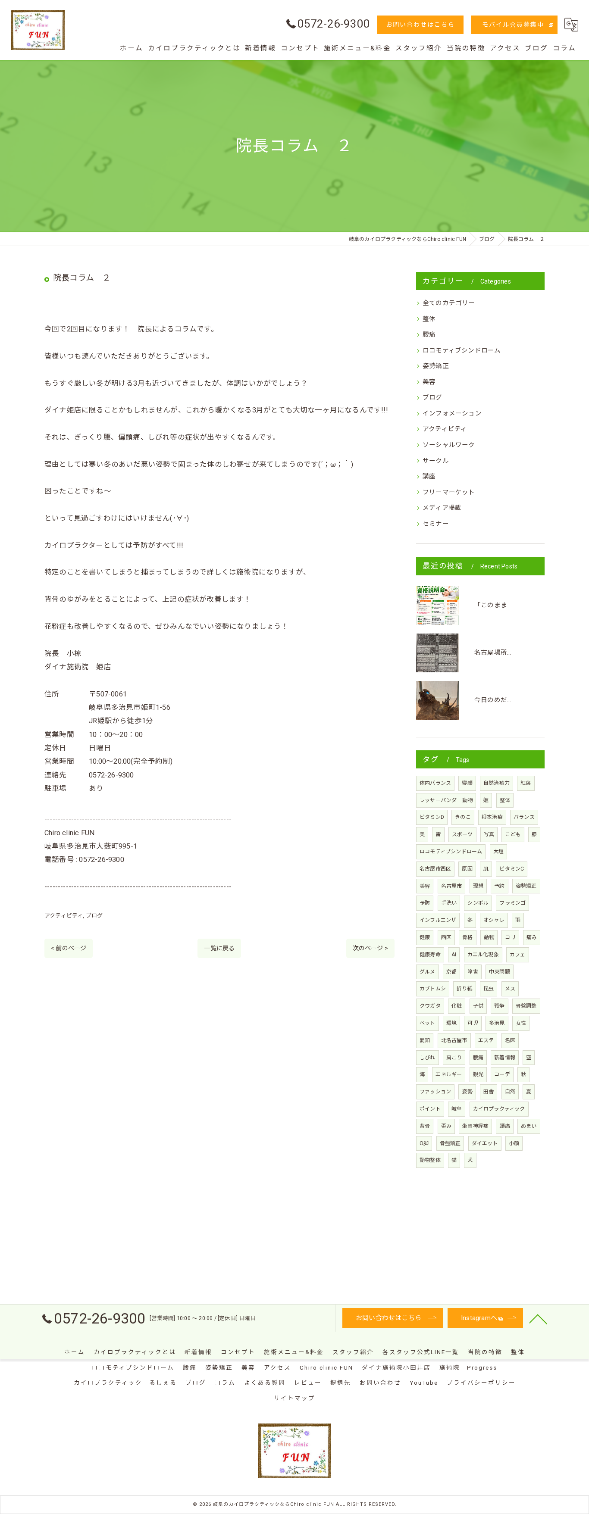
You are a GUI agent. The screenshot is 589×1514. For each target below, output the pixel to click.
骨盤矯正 (450, 1143)
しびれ (427, 1058)
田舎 (488, 1092)
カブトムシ (433, 989)
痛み (531, 937)
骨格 (467, 937)
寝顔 (467, 783)
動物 (489, 937)
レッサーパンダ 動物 (446, 800)
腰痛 (429, 334)
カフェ (518, 955)
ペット (427, 1023)
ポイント (430, 1109)
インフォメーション (452, 413)
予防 (425, 903)
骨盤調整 (526, 1006)
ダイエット (485, 1143)
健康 (425, 937)
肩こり (454, 1058)
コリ (510, 937)
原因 (467, 869)
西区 (446, 937)
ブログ (94, 915)
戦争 (499, 1006)
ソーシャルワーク (449, 445)
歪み (446, 1126)
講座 (429, 476)
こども (513, 834)
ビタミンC (511, 869)
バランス (524, 817)
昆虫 (488, 989)
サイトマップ (294, 1398)
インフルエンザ (438, 920)
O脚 (424, 1143)
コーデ (502, 1074)
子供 (478, 1006)
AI (453, 955)
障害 (472, 972)
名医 (510, 1040)
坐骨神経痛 (475, 1126)
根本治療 (492, 817)
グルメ (427, 972)
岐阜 (456, 1109)
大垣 (498, 852)
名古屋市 (451, 886)
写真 (489, 834)
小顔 (514, 1143)
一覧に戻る (219, 948)
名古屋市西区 (435, 869)
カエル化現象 (483, 955)
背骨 (425, 1126)
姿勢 (467, 1092)
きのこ (463, 817)
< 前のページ (68, 948)
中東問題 (499, 972)
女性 (521, 1023)
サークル (436, 461)
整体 (429, 319)
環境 (451, 1023)
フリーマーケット (449, 492)
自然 (510, 1092)
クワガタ (430, 1006)
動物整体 (430, 1160)
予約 (499, 886)
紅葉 (525, 783)
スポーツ (462, 834)
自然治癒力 (496, 783)
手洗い (449, 903)
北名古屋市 (454, 1040)
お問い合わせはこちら (420, 24)
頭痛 (504, 1126)
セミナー (436, 524)
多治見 (497, 1023)
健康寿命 (430, 955)
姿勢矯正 (436, 366)
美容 (429, 382)
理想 (478, 886)
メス (510, 989)
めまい (529, 1126)
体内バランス (435, 783)
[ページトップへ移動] (538, 1318)
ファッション (435, 1092)
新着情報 (504, 1058)
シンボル (478, 903)
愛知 (425, 1040)
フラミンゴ (512, 903)
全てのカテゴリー (449, 303)
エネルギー (448, 1074)
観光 (478, 1074)
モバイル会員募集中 (513, 24)
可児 (472, 1023)
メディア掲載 (442, 508)
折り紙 (465, 989)
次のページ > (370, 948)
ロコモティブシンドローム (462, 350)
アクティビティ (63, 915)
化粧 (456, 1006)
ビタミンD (432, 817)
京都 (451, 972)
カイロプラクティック (499, 1109)
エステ (486, 1040)
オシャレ (493, 920)
